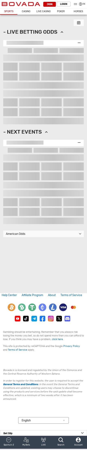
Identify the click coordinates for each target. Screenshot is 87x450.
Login (63, 4)
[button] (8, 442)
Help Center (9, 295)
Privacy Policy (71, 346)
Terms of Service (71, 295)
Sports (8, 11)
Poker (61, 11)
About (52, 295)
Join (49, 4)
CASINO (26, 11)
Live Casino (43, 11)
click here (57, 339)
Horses (78, 11)
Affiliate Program (32, 295)
